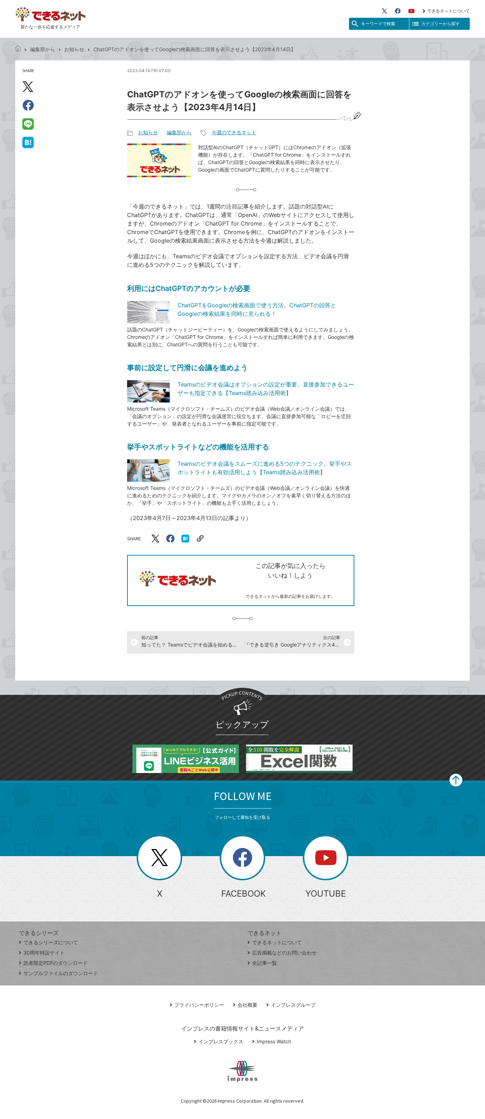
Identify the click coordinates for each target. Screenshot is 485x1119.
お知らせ (74, 49)
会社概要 (247, 1005)
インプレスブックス (220, 1041)
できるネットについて (448, 10)
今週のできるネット (234, 132)
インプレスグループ (293, 1005)
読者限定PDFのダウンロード (55, 963)
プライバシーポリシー (199, 1005)
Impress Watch (274, 1041)
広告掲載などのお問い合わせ (284, 953)
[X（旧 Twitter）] (384, 11)
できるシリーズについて (50, 942)
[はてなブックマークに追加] (28, 142)
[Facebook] (397, 11)
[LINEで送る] (28, 123)
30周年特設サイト (44, 953)
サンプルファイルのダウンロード (60, 973)
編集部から (42, 49)
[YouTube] (411, 11)
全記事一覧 (264, 963)
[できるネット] (18, 49)
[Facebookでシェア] (28, 105)
